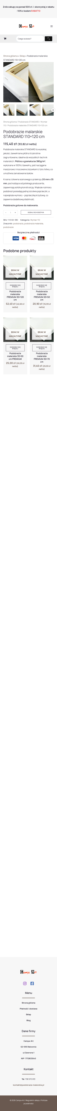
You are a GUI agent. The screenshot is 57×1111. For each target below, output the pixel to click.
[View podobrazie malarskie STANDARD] (8, 110)
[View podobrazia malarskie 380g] (35, 110)
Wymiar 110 (35, 220)
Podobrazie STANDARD (28, 121)
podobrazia (18, 223)
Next (53, 110)
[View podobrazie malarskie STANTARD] (22, 110)
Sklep (22, 55)
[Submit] (48, 38)
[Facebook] (32, 983)
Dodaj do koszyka (36, 212)
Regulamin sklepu (33, 1100)
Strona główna (10, 55)
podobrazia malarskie (33, 223)
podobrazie (8, 227)
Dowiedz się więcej (15, 286)
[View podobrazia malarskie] (48, 110)
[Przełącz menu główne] (51, 26)
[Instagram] (25, 983)
